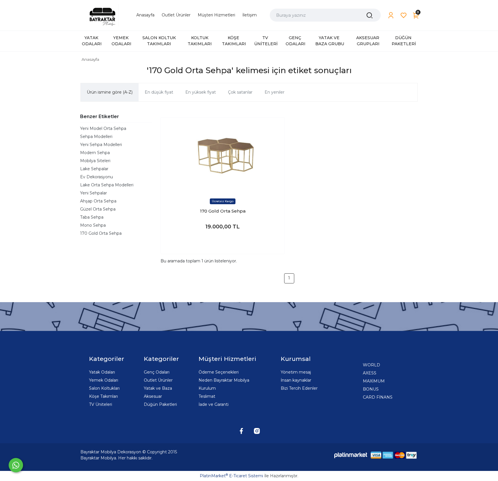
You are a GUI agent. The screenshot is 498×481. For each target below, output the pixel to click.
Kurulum (207, 388)
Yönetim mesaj (296, 372)
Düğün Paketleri (160, 404)
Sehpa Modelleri (96, 136)
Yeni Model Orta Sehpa (103, 128)
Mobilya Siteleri (95, 160)
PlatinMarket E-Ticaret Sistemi (231, 475)
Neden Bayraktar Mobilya (224, 380)
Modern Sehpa (95, 152)
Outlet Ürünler (158, 380)
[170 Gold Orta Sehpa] (222, 155)
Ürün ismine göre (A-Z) (110, 92)
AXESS (369, 373)
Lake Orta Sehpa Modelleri (106, 185)
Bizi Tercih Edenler (299, 388)
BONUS (371, 389)
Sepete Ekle (222, 243)
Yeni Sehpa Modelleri (101, 144)
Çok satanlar (240, 92)
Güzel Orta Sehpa (98, 209)
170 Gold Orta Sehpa (101, 233)
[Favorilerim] (403, 15)
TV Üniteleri (100, 404)
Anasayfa (90, 59)
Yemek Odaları (103, 380)
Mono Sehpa (93, 225)
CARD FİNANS (378, 397)
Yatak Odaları (102, 372)
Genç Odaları (156, 372)
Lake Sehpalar (94, 168)
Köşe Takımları (103, 396)
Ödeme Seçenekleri (219, 372)
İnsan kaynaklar (296, 380)
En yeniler (274, 92)
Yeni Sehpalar (93, 193)
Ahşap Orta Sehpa (98, 201)
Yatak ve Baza (158, 388)
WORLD (371, 365)
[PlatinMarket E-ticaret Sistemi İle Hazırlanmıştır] (350, 455)
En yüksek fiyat (200, 92)
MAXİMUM (374, 381)
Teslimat (207, 396)
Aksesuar (153, 396)
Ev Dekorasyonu (96, 176)
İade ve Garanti (214, 404)
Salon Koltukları (104, 388)
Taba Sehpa (91, 217)
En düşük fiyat (159, 92)
